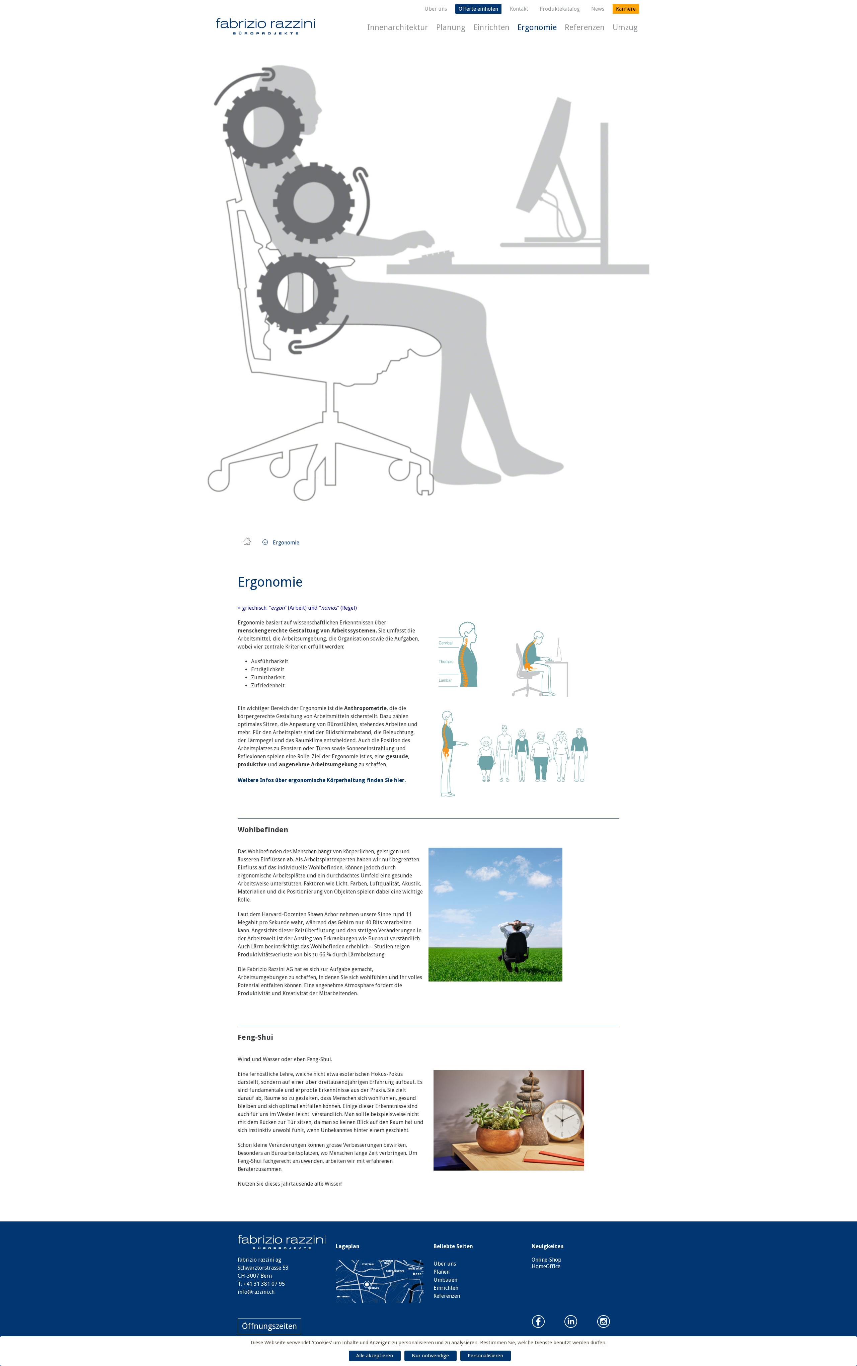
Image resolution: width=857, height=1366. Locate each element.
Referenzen (585, 27)
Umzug (625, 27)
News (597, 9)
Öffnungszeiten (269, 1326)
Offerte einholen (478, 9)
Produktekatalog (560, 9)
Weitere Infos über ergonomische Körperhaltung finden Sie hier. (322, 780)
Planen (442, 1272)
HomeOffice (546, 1266)
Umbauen (445, 1280)
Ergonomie (537, 27)
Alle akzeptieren (374, 1356)
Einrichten (491, 27)
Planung (450, 27)
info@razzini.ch (256, 1292)
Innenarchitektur (397, 27)
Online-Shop (546, 1260)
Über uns (435, 9)
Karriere (626, 9)
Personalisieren (485, 1356)
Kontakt (519, 9)
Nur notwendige (430, 1356)
